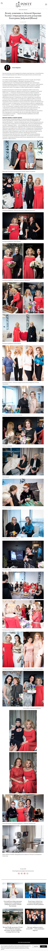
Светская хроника (12, 898)
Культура (13, 924)
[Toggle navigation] (45, 4)
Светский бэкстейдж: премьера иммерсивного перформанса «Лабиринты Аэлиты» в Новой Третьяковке (13, 904)
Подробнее (36, 946)
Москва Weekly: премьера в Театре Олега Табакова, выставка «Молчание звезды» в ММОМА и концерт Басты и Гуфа (13, 930)
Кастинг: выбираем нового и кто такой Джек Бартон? (35, 929)
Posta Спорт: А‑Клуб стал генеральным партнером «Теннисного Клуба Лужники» (35, 903)
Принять (43, 946)
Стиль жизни (35, 898)
